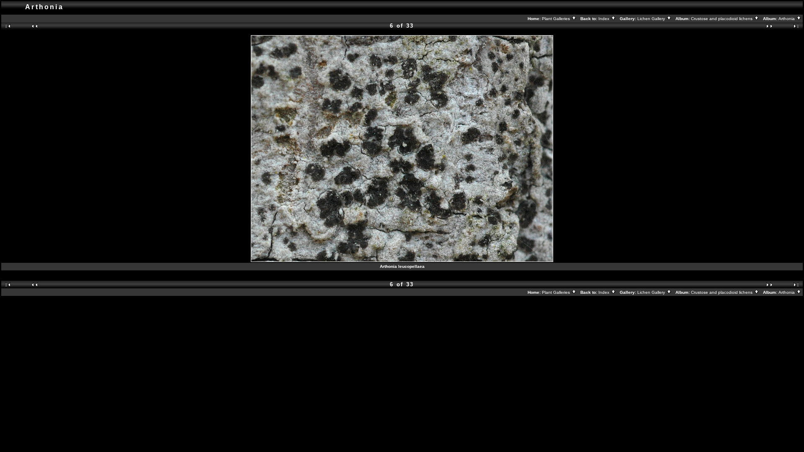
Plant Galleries (556, 18)
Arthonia (787, 18)
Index (604, 18)
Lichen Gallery (651, 18)
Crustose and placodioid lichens (722, 18)
